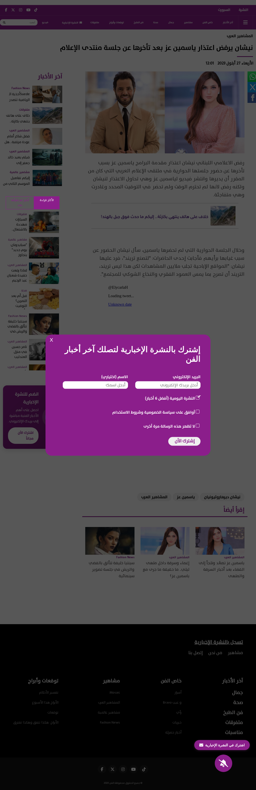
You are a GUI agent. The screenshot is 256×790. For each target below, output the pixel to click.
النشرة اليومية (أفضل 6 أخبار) (170, 398)
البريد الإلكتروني (186, 376)
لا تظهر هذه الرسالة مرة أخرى (169, 426)
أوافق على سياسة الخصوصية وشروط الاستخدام (153, 412)
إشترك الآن (185, 441)
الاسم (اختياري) (114, 376)
